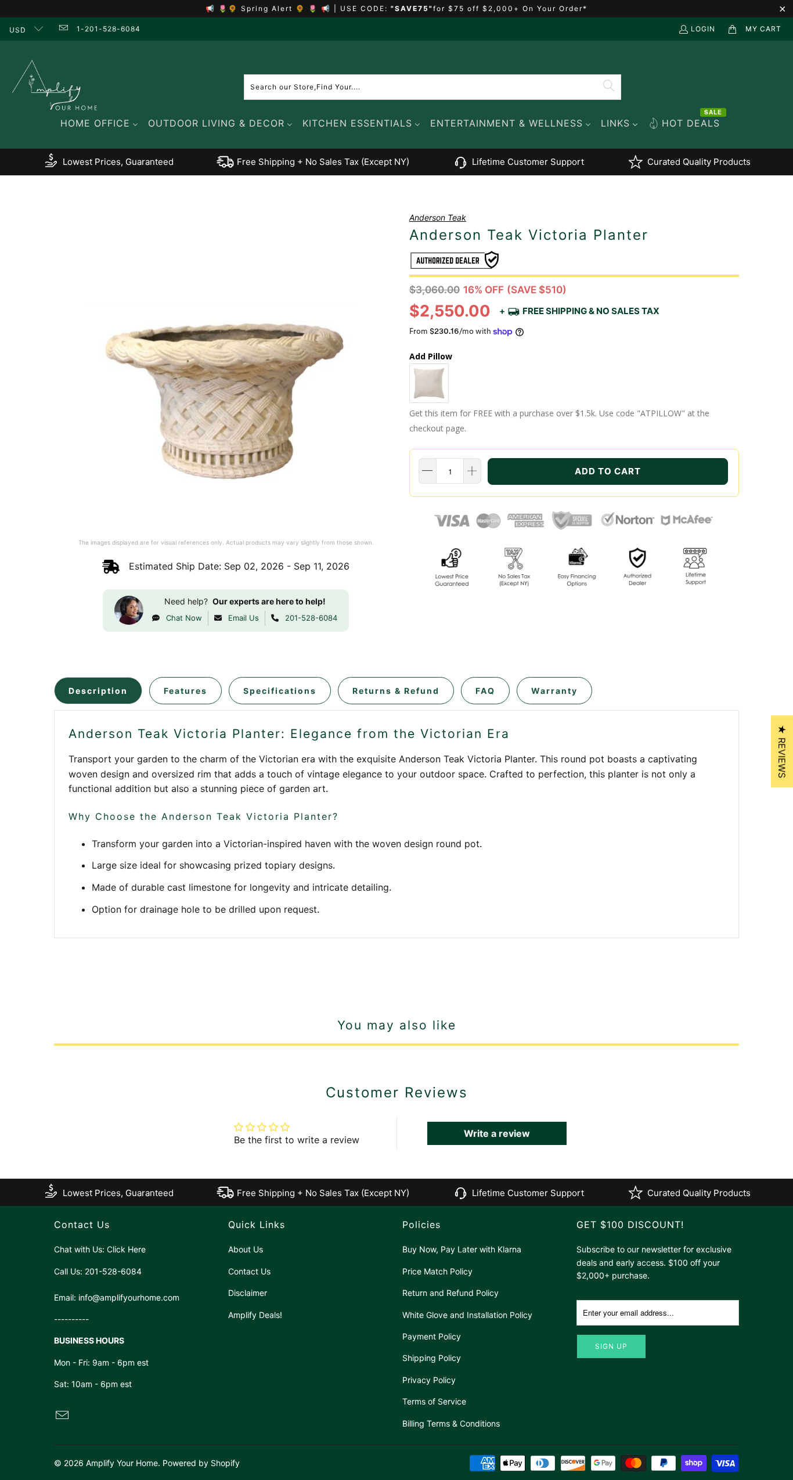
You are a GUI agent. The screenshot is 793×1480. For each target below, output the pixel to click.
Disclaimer (247, 1293)
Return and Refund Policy (450, 1293)
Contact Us (249, 1271)
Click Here (126, 1249)
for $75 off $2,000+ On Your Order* (510, 8)
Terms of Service (434, 1401)
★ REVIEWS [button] (782, 751)
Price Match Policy (437, 1271)
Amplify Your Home (122, 1463)
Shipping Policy (431, 1358)
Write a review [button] (497, 1133)
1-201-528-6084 (108, 28)
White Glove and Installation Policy (467, 1315)
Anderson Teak (437, 217)
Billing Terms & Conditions (451, 1423)
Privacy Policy (429, 1380)
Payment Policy (431, 1336)
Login (703, 28)
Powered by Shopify (201, 1463)
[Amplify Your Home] (55, 87)
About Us (245, 1249)
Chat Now (184, 617)
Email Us (243, 617)
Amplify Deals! (255, 1315)
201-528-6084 (311, 617)
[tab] (98, 690)
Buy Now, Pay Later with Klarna (461, 1249)
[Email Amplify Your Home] (62, 28)
